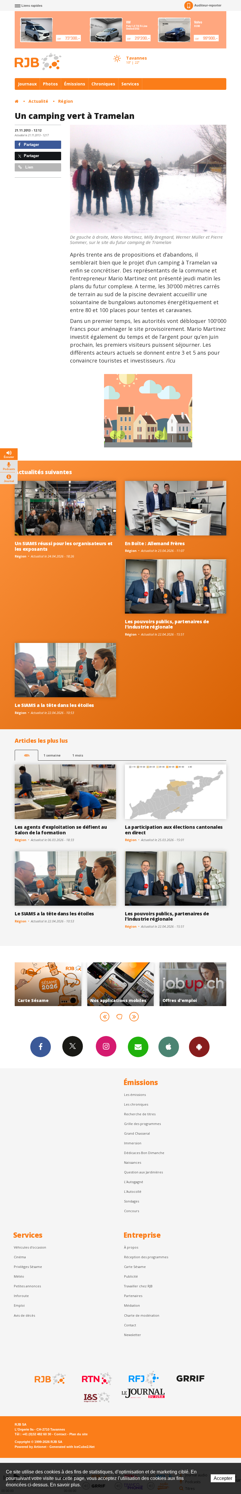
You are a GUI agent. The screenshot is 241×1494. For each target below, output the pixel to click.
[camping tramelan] (148, 179)
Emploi (19, 1305)
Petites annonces (27, 1286)
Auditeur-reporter (207, 5)
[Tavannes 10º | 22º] (117, 53)
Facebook (40, 1047)
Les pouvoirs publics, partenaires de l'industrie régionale (167, 624)
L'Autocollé (132, 1191)
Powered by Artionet (30, 1446)
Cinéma (20, 1257)
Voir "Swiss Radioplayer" (193, 984)
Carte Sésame (135, 1267)
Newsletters (138, 1047)
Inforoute (21, 1296)
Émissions (74, 84)
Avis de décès (24, 1315)
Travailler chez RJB (138, 1286)
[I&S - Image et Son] (96, 1397)
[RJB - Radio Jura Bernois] (49, 1378)
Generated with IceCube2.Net (72, 1446)
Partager (31, 144)
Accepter (223, 1478)
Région (65, 101)
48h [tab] (26, 755)
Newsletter (132, 1335)
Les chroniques (136, 1104)
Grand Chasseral (137, 1133)
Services (130, 84)
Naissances (132, 1162)
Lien (28, 167)
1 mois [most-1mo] (77, 755)
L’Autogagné (133, 1182)
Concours (131, 1211)
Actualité (38, 101)
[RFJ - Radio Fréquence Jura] (143, 1378)
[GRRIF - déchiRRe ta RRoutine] (189, 1378)
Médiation (132, 1305)
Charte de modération (141, 1315)
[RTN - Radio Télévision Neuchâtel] (96, 1378)
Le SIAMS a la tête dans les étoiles (54, 705)
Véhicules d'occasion (30, 1247)
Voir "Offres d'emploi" (120, 984)
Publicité (131, 1276)
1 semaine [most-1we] (52, 755)
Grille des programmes (142, 1124)
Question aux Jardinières (143, 1172)
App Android (199, 1047)
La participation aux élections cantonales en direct (174, 830)
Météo (19, 1276)
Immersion (132, 1143)
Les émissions (135, 1095)
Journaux (27, 84)
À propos (131, 1247)
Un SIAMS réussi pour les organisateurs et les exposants (64, 546)
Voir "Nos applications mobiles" (48, 984)
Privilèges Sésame (28, 1267)
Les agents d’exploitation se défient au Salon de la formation (61, 830)
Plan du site (78, 1434)
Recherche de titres (139, 1114)
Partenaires (133, 1296)
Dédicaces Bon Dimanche (144, 1153)
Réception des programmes (146, 1257)
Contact (130, 1325)
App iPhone (168, 1047)
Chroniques (103, 84)
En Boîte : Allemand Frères (155, 543)
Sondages (131, 1201)
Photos (50, 84)
